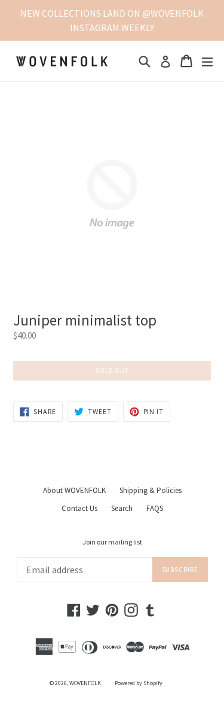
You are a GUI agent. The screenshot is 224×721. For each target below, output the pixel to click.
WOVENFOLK (85, 683)
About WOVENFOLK (74, 490)
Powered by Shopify (138, 683)
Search (122, 508)
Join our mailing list (112, 542)
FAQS (154, 508)
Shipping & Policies (150, 490)
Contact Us (79, 508)
